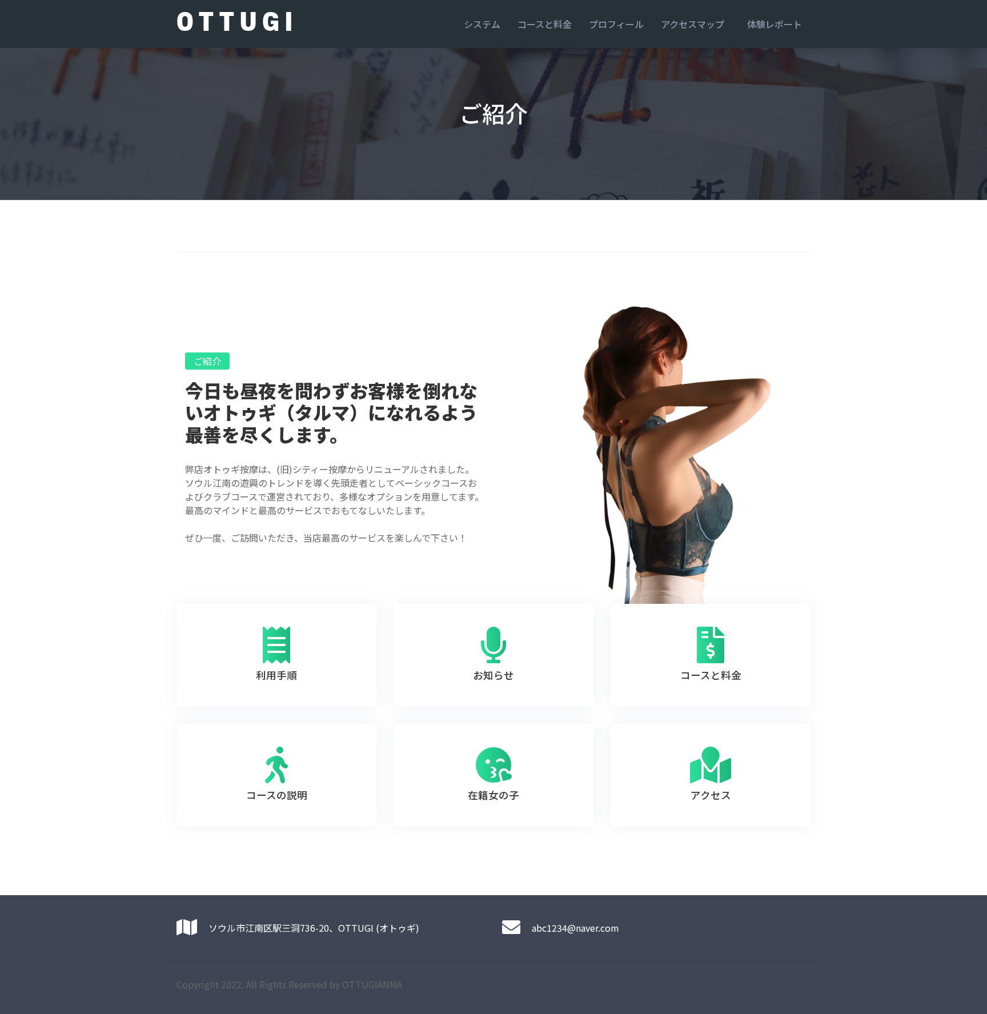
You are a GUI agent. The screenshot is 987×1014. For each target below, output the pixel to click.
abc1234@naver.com (575, 928)
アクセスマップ (692, 24)
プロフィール (616, 24)
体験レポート (774, 24)
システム (482, 24)
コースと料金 (544, 24)
